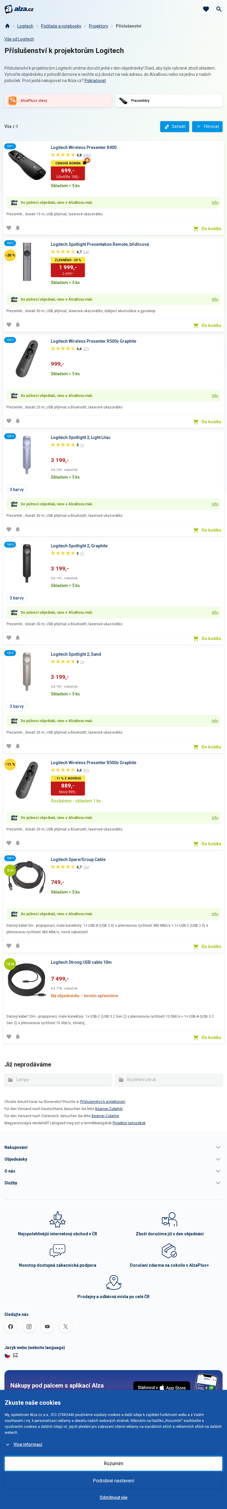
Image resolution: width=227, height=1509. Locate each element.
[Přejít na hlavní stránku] (19, 9)
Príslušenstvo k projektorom (102, 1102)
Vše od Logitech (19, 39)
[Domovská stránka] (7, 26)
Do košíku (211, 228)
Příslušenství (128, 26)
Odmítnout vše (113, 1497)
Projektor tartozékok (129, 1123)
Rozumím (113, 1463)
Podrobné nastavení (113, 1481)
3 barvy (17, 489)
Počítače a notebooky (61, 26)
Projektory (98, 26)
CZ (15, 1355)
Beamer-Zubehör (109, 1109)
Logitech (25, 26)
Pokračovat (95, 80)
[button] (113, 1147)
